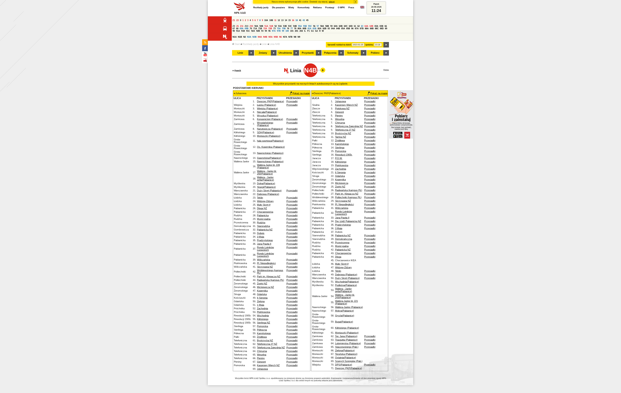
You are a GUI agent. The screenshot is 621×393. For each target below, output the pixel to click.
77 (291, 28)
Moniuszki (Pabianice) (268, 136)
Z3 (234, 26)
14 (286, 20)
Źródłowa (262, 337)
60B (341, 26)
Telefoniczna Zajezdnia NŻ (271, 347)
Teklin (260, 197)
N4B (265, 37)
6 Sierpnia (262, 298)
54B (295, 26)
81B (314, 28)
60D (351, 26)
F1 (308, 31)
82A (319, 28)
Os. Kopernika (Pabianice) (271, 147)
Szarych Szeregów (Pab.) (348, 361)
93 (262, 31)
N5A (270, 37)
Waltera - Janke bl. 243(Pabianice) (345, 296)
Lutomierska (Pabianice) (348, 343)
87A (357, 28)
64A (366, 26)
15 (289, 20)
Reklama (317, 7)
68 (237, 28)
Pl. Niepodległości (266, 263)
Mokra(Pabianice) (344, 310)
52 (275, 26)
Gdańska (262, 294)
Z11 (241, 26)
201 (296, 31)
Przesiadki (292, 101)
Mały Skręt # (263, 205)
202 (301, 31)
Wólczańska (263, 259)
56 (314, 26)
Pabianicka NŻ (264, 229)
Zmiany (263, 53)
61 (355, 26)
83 (329, 28)
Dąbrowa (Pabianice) (268, 194)
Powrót (237, 70)
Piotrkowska (263, 312)
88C (377, 28)
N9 (299, 37)
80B (304, 28)
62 (358, 26)
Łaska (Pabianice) (266, 105)
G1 (312, 31)
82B (324, 28)
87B (362, 28)
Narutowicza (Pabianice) (270, 129)
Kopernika (262, 290)
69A (241, 28)
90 (234, 31)
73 (274, 28)
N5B (276, 37)
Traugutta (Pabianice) (346, 340)
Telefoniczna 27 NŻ (267, 344)
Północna (262, 330)
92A (253, 31)
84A (333, 28)
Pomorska (262, 326)
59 (331, 26)
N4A (260, 37)
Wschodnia (263, 315)
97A (274, 31)
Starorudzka (263, 226)
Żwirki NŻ (262, 283)
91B (243, 31)
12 (279, 20)
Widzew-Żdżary (265, 201)
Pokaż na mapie (301, 93)
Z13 (246, 26)
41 (300, 20)
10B (271, 20)
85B (348, 28)
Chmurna (262, 351)
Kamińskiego (264, 333)
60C (346, 26)
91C (248, 31)
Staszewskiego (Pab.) (346, 347)
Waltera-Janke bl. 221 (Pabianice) (346, 302)
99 (283, 31)
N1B (240, 37)
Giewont (261, 362)
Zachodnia (262, 308)
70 (251, 28)
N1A (235, 37)
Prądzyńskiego (265, 240)
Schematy (352, 53)
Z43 (251, 26)
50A (256, 26)
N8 (295, 37)
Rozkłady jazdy (251, 44)
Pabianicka (263, 215)
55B (305, 26)
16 (293, 20)
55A (300, 26)
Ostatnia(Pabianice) (345, 357)
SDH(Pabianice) (265, 132)
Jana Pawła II (264, 244)
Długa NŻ (262, 208)
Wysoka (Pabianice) (267, 115)
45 (307, 20)
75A (279, 28)
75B (284, 28)
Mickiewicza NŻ (265, 287)
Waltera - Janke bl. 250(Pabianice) (267, 172)
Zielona (261, 301)
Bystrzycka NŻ (265, 340)
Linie (264, 44)
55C (310, 26)
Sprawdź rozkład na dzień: (339, 45)
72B (270, 28)
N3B (254, 37)
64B (371, 26)
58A (322, 26)
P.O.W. (338, 158)
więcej (332, 1)
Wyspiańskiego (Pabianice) (265, 124)
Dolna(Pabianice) (266, 183)
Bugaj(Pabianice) (344, 321)
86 (352, 28)
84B (338, 28)
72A (265, 28)
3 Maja (260, 237)
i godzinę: (369, 45)
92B (258, 31)
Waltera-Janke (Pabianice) (349, 307)
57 (318, 26)
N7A (285, 37)
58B (327, 26)
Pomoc (386, 70)
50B (261, 26)
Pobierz (375, 53)
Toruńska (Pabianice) (346, 354)
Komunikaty (304, 7)
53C (290, 26)
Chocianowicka (265, 212)
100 (287, 31)
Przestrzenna (342, 242)
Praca (351, 7)
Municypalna (263, 219)
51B (271, 26)
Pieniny (261, 358)
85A (343, 28)
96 (269, 31)
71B (260, 28)
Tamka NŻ (340, 137)
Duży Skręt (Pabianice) (269, 190)
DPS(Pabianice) (343, 364)
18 (296, 20)
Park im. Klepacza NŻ (268, 276)
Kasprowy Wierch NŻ (268, 365)
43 (304, 20)
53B (285, 26)
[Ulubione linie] (321, 70)
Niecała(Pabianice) (267, 112)
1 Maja (260, 305)
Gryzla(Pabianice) (344, 315)
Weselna (261, 354)
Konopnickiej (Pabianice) (270, 119)
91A (238, 31)
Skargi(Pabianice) (266, 187)
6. (305, 31)
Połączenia (330, 53)
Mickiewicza (341, 183)
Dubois (260, 233)
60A (336, 26)
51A (266, 26)
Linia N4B (275, 44)
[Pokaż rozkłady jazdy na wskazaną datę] (386, 44)
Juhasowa (262, 369)
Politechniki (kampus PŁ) (348, 197)
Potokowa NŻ (342, 108)
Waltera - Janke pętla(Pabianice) (265, 178)
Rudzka (261, 222)
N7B (290, 37)
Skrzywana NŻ (265, 267)
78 (295, 28)
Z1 (234, 20)
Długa (338, 257)
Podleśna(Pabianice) (346, 285)
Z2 (237, 20)
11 (275, 20)
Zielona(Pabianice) (345, 350)
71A (255, 28)
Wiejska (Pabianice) (267, 108)
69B (246, 28)
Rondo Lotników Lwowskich (265, 248)
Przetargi (329, 7)
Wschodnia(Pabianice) (347, 281)
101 (292, 31)
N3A (249, 37)
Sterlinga (339, 147)
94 (266, 31)
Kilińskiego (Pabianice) (347, 328)
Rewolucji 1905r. (343, 154)
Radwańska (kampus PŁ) (270, 280)
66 (386, 26)
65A (376, 26)
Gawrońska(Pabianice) (269, 158)
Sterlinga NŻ (263, 322)
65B (381, 26)
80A (299, 28)
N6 (280, 37)
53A (280, 26)
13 (282, 20)
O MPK (341, 7)
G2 (316, 31)
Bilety (291, 7)
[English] (362, 8)
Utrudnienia (285, 53)
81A (309, 28)
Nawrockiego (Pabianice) (270, 153)
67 (234, 28)
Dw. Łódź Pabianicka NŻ (348, 221)
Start (237, 44)
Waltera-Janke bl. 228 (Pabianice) (268, 166)
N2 (244, 37)
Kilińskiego (262, 319)
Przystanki (308, 53)
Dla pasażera (278, 7)
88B (372, 28)
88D (382, 28)
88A (367, 28)
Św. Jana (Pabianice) (346, 336)
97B (279, 31)
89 (386, 28)
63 (362, 26)
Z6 (237, 26)
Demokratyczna (343, 239)
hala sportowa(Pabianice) (270, 141)
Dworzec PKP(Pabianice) (270, 101)
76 (288, 28)
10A (266, 20)
